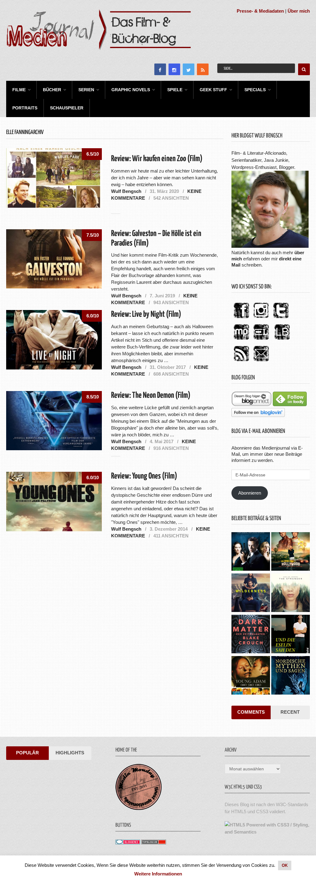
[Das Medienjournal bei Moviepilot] (241, 340)
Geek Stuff (213, 89)
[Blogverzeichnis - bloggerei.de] (127, 842)
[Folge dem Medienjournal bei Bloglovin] (258, 415)
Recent (290, 712)
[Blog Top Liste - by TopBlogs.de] (153, 842)
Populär (27, 752)
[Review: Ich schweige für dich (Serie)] (290, 593)
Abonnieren (249, 493)
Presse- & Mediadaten (260, 11)
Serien (86, 89)
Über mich (299, 11)
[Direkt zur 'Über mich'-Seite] (270, 246)
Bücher (52, 89)
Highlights (70, 752)
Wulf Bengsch (126, 191)
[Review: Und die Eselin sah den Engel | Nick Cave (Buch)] (290, 635)
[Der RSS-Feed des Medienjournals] (241, 361)
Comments (251, 712)
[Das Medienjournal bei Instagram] (261, 318)
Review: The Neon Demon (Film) (150, 395)
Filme (19, 89)
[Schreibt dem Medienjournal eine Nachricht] (261, 361)
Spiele (174, 89)
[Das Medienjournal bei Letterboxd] (261, 340)
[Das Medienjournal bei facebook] (241, 318)
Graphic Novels (130, 89)
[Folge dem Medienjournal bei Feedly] (290, 404)
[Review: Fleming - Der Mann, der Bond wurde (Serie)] (250, 552)
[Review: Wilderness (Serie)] (250, 593)
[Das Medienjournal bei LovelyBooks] (282, 340)
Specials (255, 89)
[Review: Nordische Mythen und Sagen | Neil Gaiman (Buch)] (290, 676)
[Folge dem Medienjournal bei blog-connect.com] (251, 404)
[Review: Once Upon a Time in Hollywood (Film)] (290, 552)
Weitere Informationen (158, 873)
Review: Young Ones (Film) (144, 476)
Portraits (24, 107)
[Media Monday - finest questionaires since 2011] (138, 808)
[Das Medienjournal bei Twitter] (281, 318)
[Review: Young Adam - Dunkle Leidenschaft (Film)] (250, 676)
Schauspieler (66, 107)
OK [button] (285, 865)
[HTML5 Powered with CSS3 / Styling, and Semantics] (267, 831)
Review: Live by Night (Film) (146, 314)
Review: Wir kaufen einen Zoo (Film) (156, 159)
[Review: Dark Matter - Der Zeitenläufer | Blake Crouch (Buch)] (250, 635)
